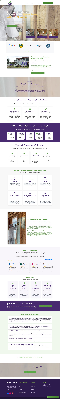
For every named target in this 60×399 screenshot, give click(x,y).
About (38, 3)
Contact (41, 3)
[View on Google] (9, 264)
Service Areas (33, 3)
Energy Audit (20, 389)
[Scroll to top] (2, 397)
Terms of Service (33, 392)
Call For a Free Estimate (48, 3)
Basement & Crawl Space (22, 392)
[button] (7, 267)
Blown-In (20, 386)
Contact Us (32, 389)
